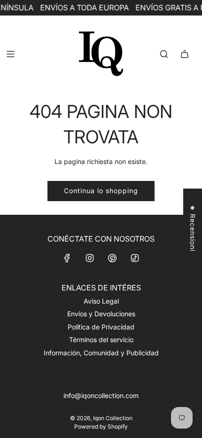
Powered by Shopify (101, 426)
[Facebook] (67, 258)
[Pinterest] (112, 258)
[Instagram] (89, 258)
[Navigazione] (10, 54)
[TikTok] (134, 258)
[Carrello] (184, 54)
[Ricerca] (164, 54)
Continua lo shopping (101, 191)
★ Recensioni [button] (193, 228)
